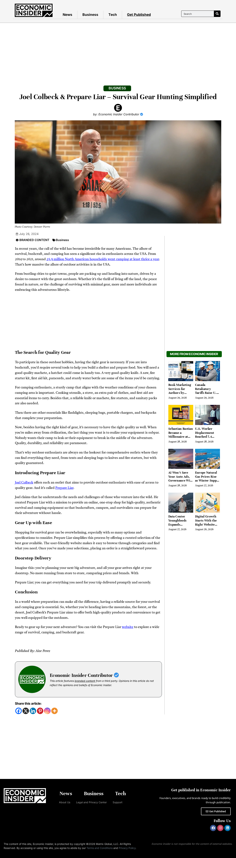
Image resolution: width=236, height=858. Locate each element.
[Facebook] (18, 711)
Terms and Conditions (99, 848)
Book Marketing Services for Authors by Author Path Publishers (179, 393)
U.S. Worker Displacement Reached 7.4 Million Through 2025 (207, 437)
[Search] (217, 14)
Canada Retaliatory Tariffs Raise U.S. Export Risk (207, 391)
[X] (25, 711)
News (67, 15)
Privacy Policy (127, 848)
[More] (54, 711)
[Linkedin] (33, 711)
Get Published (139, 15)
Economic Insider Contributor (82, 675)
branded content (85, 680)
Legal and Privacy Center (91, 802)
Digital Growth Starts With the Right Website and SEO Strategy (207, 522)
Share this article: (28, 703)
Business (90, 15)
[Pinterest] (40, 711)
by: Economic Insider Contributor (116, 114)
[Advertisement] (118, 50)
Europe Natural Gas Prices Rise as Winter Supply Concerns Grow (207, 478)
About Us (64, 802)
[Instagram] (47, 711)
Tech (112, 15)
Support (117, 802)
